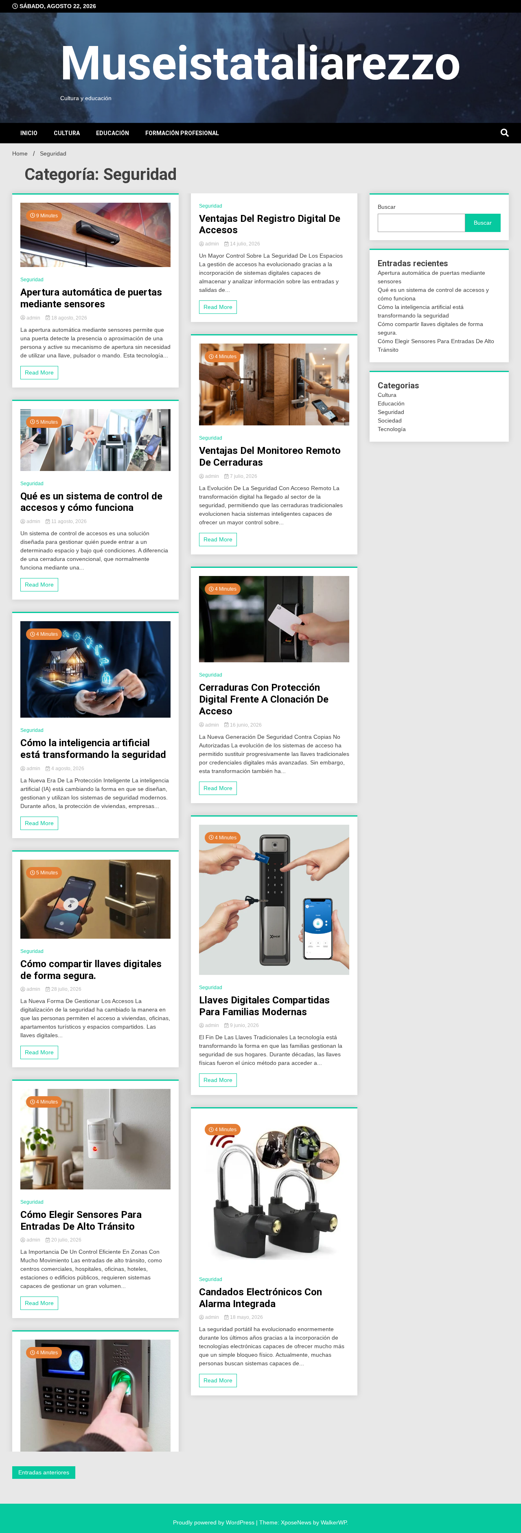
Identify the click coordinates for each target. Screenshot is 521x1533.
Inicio (28, 133)
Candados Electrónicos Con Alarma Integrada (260, 1298)
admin (33, 318)
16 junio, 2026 (245, 725)
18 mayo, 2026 (246, 1317)
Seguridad (32, 280)
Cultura (67, 133)
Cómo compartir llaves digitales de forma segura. (91, 969)
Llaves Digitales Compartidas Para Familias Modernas (264, 1006)
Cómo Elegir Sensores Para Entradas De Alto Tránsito (81, 1220)
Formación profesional (182, 133)
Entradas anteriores (43, 1472)
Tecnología (392, 429)
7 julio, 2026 (243, 476)
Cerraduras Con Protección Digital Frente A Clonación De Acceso (263, 699)
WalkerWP (333, 1522)
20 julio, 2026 (65, 1240)
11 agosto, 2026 (68, 521)
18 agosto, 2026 (68, 318)
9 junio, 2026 (244, 1025)
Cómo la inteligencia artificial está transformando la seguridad (93, 748)
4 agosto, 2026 (67, 768)
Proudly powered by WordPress (214, 1522)
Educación (112, 133)
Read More (39, 372)
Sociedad (390, 420)
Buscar (387, 207)
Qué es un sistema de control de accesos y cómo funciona (91, 502)
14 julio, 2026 (244, 244)
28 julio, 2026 (65, 989)
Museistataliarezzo (260, 63)
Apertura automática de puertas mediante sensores (91, 298)
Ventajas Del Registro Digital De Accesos (269, 224)
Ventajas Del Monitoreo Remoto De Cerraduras (270, 456)
